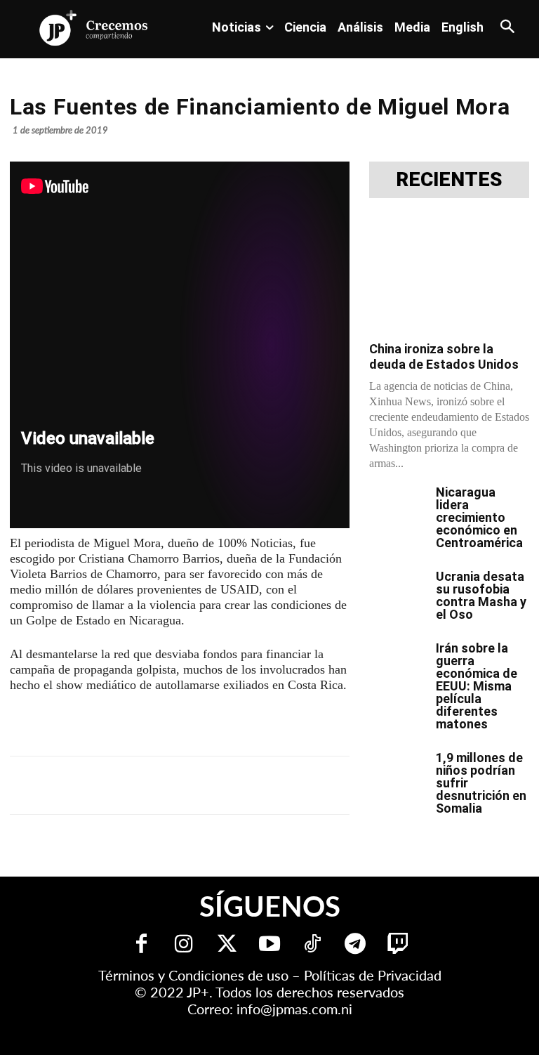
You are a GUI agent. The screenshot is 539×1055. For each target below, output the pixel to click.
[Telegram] (191, 785)
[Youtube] (270, 945)
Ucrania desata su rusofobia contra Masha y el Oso (481, 595)
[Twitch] (398, 945)
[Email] (288, 785)
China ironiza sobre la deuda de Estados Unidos (444, 356)
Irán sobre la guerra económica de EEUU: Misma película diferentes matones (476, 686)
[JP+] (94, 27)
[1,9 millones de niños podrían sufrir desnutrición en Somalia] (397, 771)
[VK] (255, 785)
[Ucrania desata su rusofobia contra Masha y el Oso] (397, 590)
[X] (159, 785)
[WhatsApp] (223, 785)
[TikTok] (313, 945)
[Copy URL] (320, 785)
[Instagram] (184, 945)
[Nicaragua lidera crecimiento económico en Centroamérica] (397, 505)
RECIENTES (449, 180)
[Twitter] (227, 945)
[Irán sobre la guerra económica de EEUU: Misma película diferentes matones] (397, 661)
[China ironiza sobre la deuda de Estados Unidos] (449, 274)
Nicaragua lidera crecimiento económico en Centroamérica (479, 517)
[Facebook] (126, 785)
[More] (353, 785)
